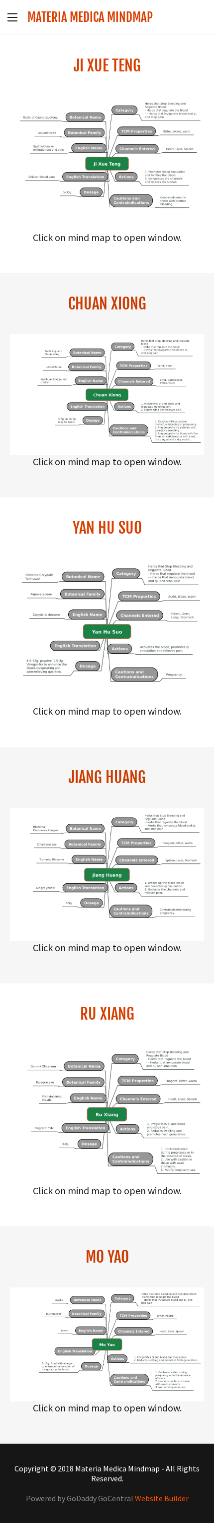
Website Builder (162, 1498)
